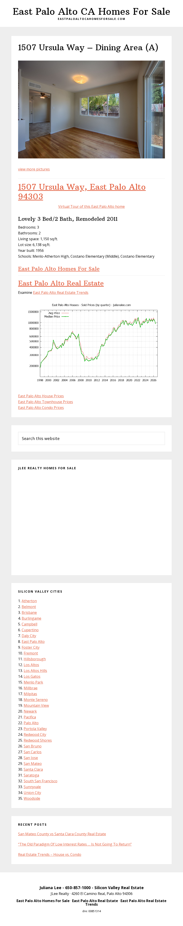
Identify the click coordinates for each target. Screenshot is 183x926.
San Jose (31, 757)
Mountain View (36, 705)
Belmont (29, 606)
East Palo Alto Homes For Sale (59, 268)
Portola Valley (35, 728)
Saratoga (31, 775)
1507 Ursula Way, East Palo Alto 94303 (82, 192)
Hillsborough (35, 659)
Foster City (31, 647)
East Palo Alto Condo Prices (41, 407)
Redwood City (35, 734)
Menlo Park (33, 682)
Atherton (29, 600)
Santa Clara (33, 769)
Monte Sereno (36, 699)
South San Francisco (40, 781)
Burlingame (31, 618)
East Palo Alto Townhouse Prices (45, 401)
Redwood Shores (38, 740)
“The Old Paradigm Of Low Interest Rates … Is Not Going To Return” (75, 844)
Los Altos (31, 664)
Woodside (32, 798)
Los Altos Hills (35, 670)
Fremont (31, 653)
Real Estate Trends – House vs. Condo (49, 854)
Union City (32, 792)
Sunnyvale (32, 786)
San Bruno (33, 746)
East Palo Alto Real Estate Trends (60, 292)
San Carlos (33, 751)
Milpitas (30, 693)
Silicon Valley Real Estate (119, 887)
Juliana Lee (50, 887)
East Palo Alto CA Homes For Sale (91, 11)
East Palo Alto (33, 641)
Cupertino (30, 629)
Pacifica (30, 717)
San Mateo (33, 763)
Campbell (29, 624)
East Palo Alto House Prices (41, 396)
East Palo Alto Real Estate (61, 283)
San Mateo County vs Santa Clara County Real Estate (62, 833)
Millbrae (30, 688)
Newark (30, 711)
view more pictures (34, 169)
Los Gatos (32, 676)
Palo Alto (31, 722)
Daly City (29, 635)
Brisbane (29, 612)
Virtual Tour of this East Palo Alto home (91, 206)
